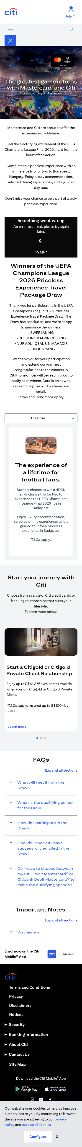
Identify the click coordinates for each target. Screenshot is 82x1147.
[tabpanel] (41, 491)
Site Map (17, 1064)
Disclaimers (20, 1005)
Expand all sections (61, 770)
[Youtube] (41, 1099)
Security (17, 1024)
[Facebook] (50, 1099)
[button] (37, 738)
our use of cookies (36, 1125)
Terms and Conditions (29, 987)
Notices (16, 1014)
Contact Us (19, 1054)
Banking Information (28, 1034)
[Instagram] (31, 1099)
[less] (10, 40)
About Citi (18, 1044)
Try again (41, 252)
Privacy (16, 996)
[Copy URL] (41, 241)
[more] (10, 29)
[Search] (71, 35)
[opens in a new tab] (11, 12)
